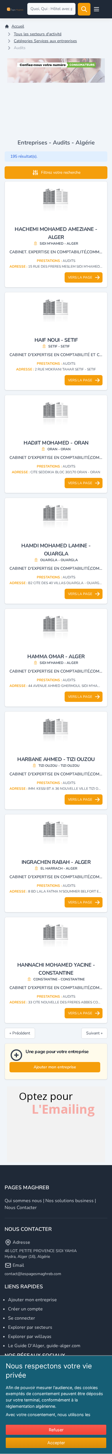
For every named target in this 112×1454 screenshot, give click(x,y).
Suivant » (94, 1033)
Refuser (56, 1429)
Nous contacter (21, 1207)
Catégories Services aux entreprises (45, 41)
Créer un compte (25, 1309)
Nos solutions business (69, 1201)
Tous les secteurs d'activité (37, 34)
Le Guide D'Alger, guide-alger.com (44, 1346)
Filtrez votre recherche (60, 172)
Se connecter (21, 1318)
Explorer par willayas (29, 1336)
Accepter (56, 1442)
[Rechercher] (84, 9)
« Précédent (19, 1033)
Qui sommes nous (23, 1201)
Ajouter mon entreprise (55, 1067)
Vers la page (80, 277)
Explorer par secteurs (30, 1327)
